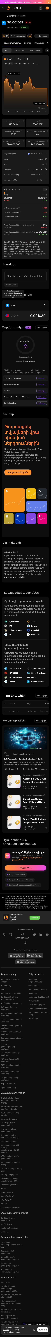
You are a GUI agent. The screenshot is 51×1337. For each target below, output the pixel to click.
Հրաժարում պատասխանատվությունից (11, 1244)
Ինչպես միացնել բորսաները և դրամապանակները (10, 1288)
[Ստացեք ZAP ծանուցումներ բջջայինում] (30, 36)
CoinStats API (33, 1001)
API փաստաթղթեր (36, 1005)
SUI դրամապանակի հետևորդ (9, 1078)
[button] (42, 154)
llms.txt (3, 1188)
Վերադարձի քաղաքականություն (10, 1270)
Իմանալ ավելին (25, 357)
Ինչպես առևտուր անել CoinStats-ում (11, 1310)
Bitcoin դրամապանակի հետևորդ (11, 1072)
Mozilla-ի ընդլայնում (9, 1228)
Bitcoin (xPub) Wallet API (10, 1208)
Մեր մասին (33, 1018)
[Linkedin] (40, 936)
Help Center (5, 1282)
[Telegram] (28, 169)
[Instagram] (10, 936)
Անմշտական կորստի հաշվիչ (10, 1114)
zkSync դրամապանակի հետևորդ (11, 1020)
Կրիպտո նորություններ (11, 993)
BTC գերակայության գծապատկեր (10, 1157)
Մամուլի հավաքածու (37, 989)
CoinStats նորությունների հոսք (39, 1013)
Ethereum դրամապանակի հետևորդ (8, 1046)
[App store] (16, 955)
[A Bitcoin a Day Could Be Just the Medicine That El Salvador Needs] (14, 781)
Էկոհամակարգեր (8, 1087)
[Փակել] (48, 2)
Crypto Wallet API (7, 1192)
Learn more (37, 2)
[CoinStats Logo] (14, 8)
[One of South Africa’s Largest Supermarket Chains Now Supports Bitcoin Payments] (14, 822)
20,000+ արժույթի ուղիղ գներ (11, 1169)
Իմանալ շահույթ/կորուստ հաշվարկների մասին (11, 1303)
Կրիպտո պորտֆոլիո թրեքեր (10, 980)
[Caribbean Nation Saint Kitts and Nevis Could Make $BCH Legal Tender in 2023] (14, 801)
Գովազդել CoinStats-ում (38, 997)
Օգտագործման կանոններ (7, 1252)
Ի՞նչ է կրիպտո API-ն (17, 874)
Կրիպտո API (24, 868)
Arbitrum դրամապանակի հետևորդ (11, 1027)
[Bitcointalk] (45, 169)
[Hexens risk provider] (26, 361)
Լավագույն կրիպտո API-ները (21, 880)
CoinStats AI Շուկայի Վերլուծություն (9, 998)
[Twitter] (33, 169)
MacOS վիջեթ (6, 1224)
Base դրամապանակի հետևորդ (10, 1054)
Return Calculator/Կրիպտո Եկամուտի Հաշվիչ (11, 1108)
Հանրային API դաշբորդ (38, 1008)
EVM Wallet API (6, 1200)
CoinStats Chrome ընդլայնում (8, 1219)
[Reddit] (37, 169)
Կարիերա (32, 993)
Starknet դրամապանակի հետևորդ (11, 1014)
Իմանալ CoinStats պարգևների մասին (9, 1317)
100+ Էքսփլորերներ (9, 1175)
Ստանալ (34, 917)
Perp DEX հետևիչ (8, 1084)
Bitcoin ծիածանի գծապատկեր (8, 1124)
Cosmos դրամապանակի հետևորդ (11, 1039)
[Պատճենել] (42, 154)
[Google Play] (34, 955)
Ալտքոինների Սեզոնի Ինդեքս (10, 1163)
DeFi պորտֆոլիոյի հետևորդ (9, 1008)
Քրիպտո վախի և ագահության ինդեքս (10, 1136)
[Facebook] (41, 169)
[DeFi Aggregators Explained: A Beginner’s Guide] (25, 738)
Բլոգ (2, 989)
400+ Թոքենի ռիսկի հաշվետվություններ (10, 1179)
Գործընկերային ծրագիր (11, 1003)
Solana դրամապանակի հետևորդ (11, 1033)
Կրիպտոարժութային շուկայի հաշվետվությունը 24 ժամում (10, 1148)
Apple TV (4, 1232)
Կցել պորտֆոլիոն (18, 472)
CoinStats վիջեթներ (9, 1141)
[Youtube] (47, 936)
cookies (6, 1330)
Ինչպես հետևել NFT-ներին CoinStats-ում (10, 1323)
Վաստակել (6, 986)
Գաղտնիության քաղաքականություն (10, 1258)
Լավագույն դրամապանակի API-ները (24, 885)
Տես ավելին (42, 327)
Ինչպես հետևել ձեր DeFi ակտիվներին (11, 1296)
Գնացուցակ (33, 986)
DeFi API (4, 1204)
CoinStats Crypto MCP (9, 1185)
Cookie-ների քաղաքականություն (10, 1264)
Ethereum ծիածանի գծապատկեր (9, 1130)
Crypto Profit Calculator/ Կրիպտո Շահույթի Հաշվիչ (10, 1100)
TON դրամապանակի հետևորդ (10, 1060)
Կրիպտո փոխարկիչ (10, 1119)
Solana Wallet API (7, 1196)
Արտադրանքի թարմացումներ (35, 980)
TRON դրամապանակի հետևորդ (11, 1066)
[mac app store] (25, 961)
